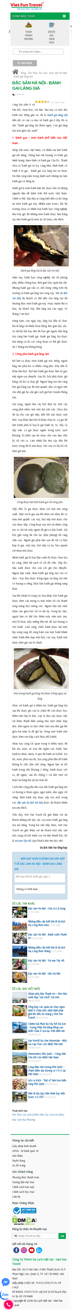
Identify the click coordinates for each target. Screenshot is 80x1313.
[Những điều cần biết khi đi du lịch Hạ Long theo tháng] (19, 951)
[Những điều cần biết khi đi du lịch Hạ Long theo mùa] (19, 925)
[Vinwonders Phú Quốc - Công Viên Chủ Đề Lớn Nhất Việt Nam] (19, 1057)
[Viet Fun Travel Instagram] (23, 1250)
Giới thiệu (17, 1155)
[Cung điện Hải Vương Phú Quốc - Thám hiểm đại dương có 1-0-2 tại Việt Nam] (19, 1070)
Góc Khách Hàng (22, 1171)
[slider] (42, 101)
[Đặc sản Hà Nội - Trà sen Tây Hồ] (19, 964)
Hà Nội (59, 1114)
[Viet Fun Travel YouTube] (31, 1250)
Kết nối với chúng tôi (24, 1244)
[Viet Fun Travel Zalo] (38, 1250)
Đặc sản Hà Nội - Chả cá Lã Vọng (46, 908)
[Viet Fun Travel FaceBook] (15, 1250)
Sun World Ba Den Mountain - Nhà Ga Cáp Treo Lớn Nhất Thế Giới (47, 1042)
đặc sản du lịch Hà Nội (29, 802)
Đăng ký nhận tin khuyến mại (29, 1229)
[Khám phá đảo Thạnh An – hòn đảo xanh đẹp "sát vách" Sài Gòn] (19, 997)
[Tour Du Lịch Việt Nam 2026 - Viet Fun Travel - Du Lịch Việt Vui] (27, 5)
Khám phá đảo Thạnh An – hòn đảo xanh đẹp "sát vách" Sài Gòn (47, 995)
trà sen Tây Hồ (23, 840)
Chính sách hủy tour (23, 1192)
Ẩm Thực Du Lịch (37, 73)
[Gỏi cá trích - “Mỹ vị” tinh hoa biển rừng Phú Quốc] (19, 1084)
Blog (23, 73)
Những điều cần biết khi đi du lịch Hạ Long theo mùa (46, 923)
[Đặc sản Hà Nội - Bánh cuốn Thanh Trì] (19, 938)
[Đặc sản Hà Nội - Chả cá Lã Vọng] (19, 912)
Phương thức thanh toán (25, 1177)
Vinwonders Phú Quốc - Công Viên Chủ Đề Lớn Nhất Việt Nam (47, 1055)
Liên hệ (16, 1196)
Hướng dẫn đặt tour (23, 1182)
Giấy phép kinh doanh (24, 1146)
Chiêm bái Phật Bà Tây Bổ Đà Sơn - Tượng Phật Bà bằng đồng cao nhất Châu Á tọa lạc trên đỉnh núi (47, 1027)
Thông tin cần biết (23, 1140)
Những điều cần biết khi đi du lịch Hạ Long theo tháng (46, 949)
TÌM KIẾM (26, 63)
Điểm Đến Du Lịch (43, 1114)
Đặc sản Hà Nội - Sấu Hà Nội (44, 973)
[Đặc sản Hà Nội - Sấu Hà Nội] (19, 977)
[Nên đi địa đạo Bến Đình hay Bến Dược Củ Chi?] (19, 1097)
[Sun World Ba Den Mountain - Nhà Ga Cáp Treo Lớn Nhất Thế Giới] (19, 1044)
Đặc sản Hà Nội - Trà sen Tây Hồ (46, 960)
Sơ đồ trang (18, 1165)
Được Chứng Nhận (23, 1203)
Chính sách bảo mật (23, 1187)
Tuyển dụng (18, 1160)
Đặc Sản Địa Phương (23, 1119)
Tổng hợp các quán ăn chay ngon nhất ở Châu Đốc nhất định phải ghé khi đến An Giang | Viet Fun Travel (46, 1012)
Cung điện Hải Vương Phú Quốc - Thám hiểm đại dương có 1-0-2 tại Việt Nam (46, 1070)
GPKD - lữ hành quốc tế (25, 1151)
